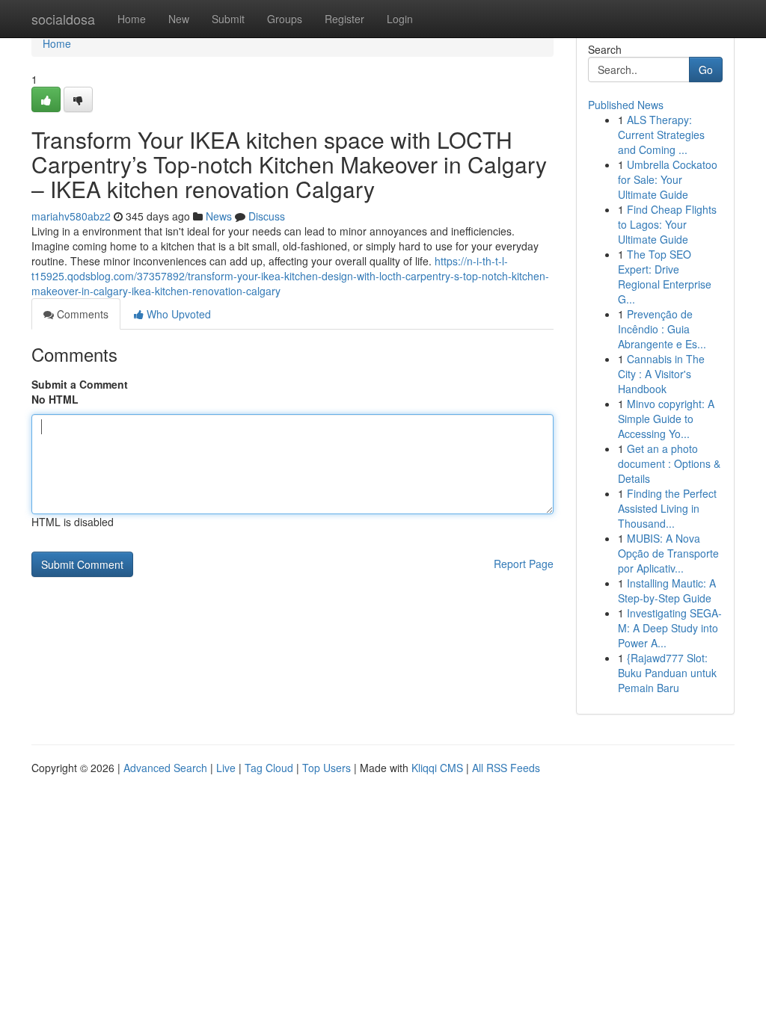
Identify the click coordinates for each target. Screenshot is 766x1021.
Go (706, 69)
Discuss (266, 216)
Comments (81, 313)
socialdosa (63, 18)
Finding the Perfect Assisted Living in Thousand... (667, 508)
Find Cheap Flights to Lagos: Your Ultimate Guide (667, 224)
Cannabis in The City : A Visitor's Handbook (661, 373)
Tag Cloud (269, 767)
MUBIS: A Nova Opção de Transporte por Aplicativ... (668, 553)
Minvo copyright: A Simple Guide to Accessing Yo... (666, 418)
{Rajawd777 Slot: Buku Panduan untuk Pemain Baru (667, 672)
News (219, 216)
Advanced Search (165, 767)
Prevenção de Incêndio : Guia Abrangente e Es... (662, 328)
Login (400, 18)
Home (131, 18)
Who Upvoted (177, 313)
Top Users (326, 767)
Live (226, 767)
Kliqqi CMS (437, 767)
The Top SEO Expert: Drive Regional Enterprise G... (664, 276)
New (178, 18)
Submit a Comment (79, 384)
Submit (228, 18)
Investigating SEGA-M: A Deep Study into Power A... (670, 627)
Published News (626, 104)
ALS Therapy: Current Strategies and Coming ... (661, 134)
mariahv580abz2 (71, 216)
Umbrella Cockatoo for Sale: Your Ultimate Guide (667, 179)
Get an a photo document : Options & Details (669, 463)
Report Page (524, 563)
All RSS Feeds (506, 767)
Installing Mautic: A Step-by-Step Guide (667, 590)
